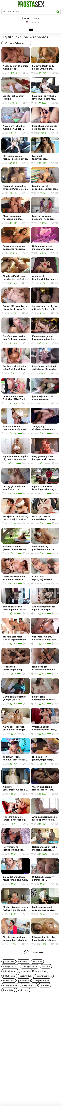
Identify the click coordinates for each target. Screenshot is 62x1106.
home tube (26, 971)
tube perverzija (10, 966)
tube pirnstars (10, 971)
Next (35, 953)
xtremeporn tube (29, 966)
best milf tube (26, 976)
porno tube (23, 980)
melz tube (37, 961)
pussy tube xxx (29, 985)
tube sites (44, 985)
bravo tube (8, 990)
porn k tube (8, 961)
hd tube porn (9, 976)
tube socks (23, 961)
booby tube (23, 990)
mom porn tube (10, 985)
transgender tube (41, 980)
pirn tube (46, 966)
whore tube (8, 980)
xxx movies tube (44, 976)
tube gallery (40, 971)
